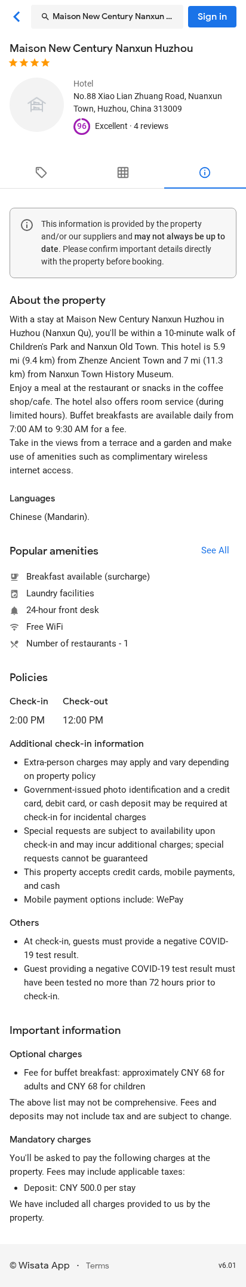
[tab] (41, 172)
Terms (97, 1266)
